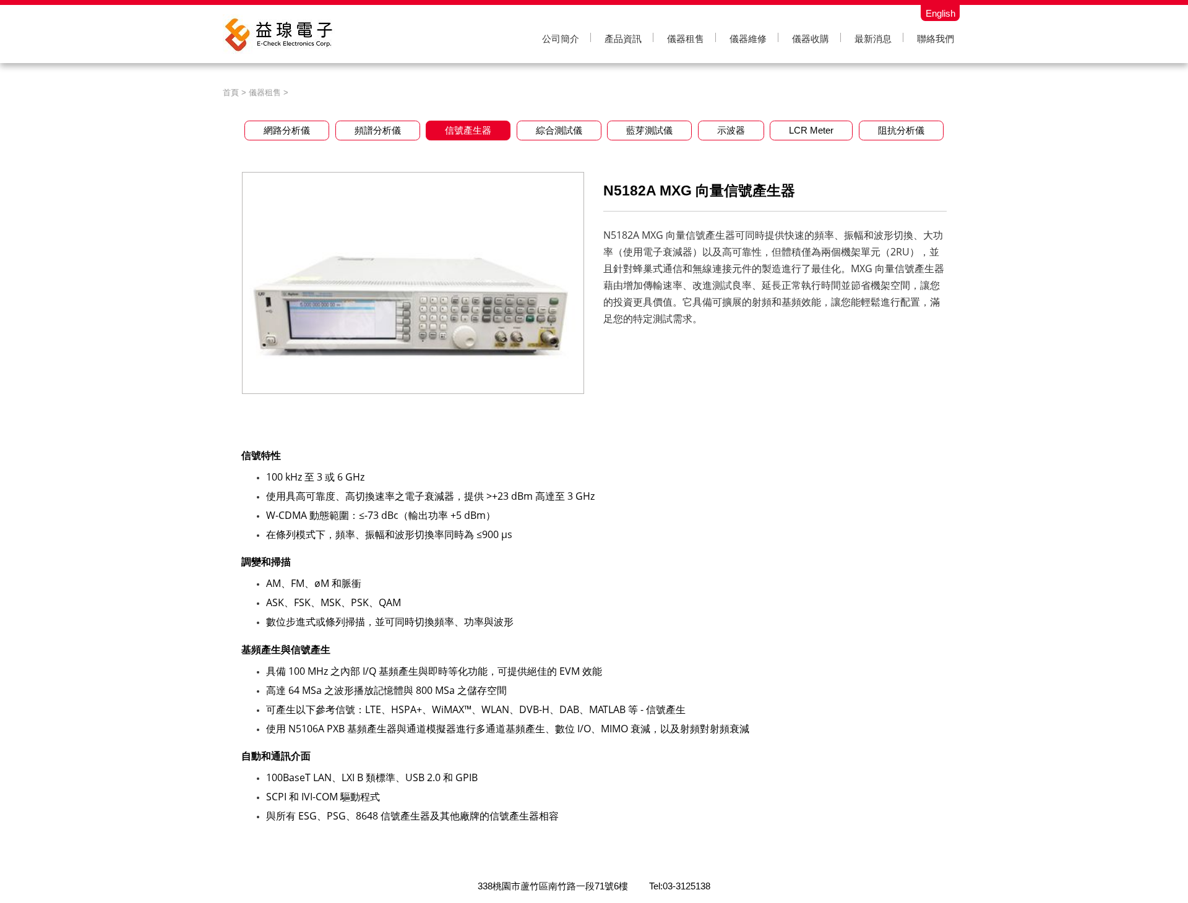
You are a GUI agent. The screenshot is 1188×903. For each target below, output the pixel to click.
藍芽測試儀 (649, 130)
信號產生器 (468, 130)
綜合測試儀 (559, 130)
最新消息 (873, 38)
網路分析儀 (287, 130)
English (940, 12)
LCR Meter (811, 130)
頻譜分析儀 (378, 130)
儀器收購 (810, 38)
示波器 (731, 130)
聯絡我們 (935, 38)
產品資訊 (623, 38)
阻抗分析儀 (901, 130)
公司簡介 (560, 38)
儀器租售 (685, 38)
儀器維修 (748, 38)
